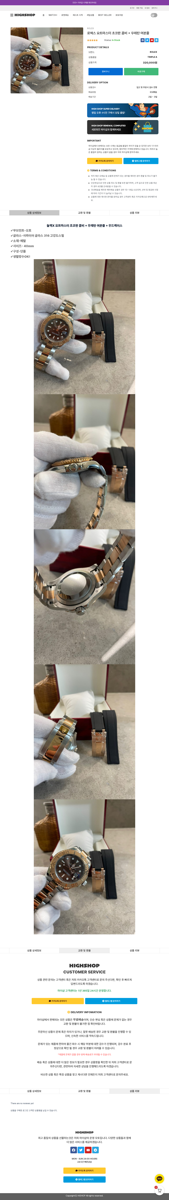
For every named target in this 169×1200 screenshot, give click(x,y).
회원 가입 (139, 8)
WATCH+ (53, 15)
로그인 (132, 8)
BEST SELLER (104, 15)
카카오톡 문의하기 (106, 161)
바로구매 (141, 71)
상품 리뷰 (134, 212)
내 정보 (147, 8)
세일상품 (90, 15)
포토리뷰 (119, 15)
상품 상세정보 (34, 212)
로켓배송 (65, 15)
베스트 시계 (78, 15)
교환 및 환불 (84, 212)
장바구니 (154, 8)
